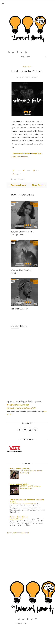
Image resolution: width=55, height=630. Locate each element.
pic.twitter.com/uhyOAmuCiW (21, 408)
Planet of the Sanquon (19, 468)
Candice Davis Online (19, 517)
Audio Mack (16, 157)
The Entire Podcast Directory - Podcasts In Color (27, 501)
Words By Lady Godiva (19, 484)
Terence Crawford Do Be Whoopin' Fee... (22, 233)
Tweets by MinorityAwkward (18, 533)
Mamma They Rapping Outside (21, 271)
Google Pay (36, 153)
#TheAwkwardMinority (18, 404)
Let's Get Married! (16, 519)
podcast (27, 66)
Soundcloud (18, 153)
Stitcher (25, 157)
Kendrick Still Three (20, 308)
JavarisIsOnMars (25, 77)
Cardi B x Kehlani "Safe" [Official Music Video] (31, 472)
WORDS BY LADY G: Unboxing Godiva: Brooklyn (30, 487)
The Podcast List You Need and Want (23, 504)
